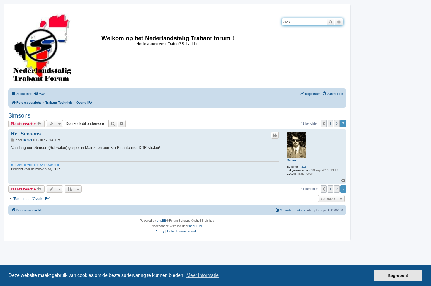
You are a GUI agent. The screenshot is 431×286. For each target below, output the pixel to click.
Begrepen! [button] (398, 275)
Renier (291, 160)
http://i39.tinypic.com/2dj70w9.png (35, 164)
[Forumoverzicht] (42, 48)
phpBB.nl (195, 225)
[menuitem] (39, 93)
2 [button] (337, 123)
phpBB (161, 220)
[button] (324, 123)
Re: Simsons (26, 134)
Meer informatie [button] (202, 275)
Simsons (19, 115)
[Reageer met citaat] (275, 135)
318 (304, 166)
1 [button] (330, 123)
